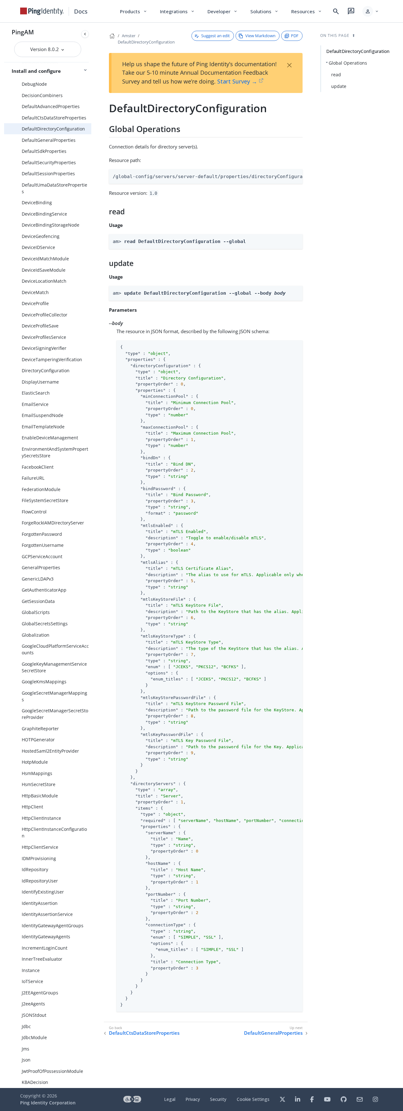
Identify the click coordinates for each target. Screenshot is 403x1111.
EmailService (35, 404)
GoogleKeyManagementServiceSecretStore (54, 667)
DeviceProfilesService (44, 337)
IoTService (32, 981)
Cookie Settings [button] (253, 1099)
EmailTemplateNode (43, 427)
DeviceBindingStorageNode (50, 225)
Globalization (35, 635)
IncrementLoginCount (44, 948)
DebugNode (34, 84)
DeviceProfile (35, 303)
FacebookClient (38, 467)
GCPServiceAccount (42, 556)
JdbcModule (34, 1037)
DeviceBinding (37, 202)
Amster (128, 35)
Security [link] (218, 1099)
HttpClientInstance (41, 818)
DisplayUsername (40, 382)
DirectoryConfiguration (46, 370)
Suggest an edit (215, 35)
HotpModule (35, 762)
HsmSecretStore (38, 784)
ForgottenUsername (43, 545)
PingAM (23, 32)
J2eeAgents (33, 1004)
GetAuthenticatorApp (44, 590)
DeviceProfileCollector (44, 315)
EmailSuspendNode (42, 415)
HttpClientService (40, 847)
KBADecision (35, 1082)
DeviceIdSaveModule (43, 270)
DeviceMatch (35, 292)
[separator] (91, 555)
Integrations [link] (177, 11)
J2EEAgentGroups (40, 993)
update (338, 86)
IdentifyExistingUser (43, 892)
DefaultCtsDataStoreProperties (54, 118)
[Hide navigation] (85, 34)
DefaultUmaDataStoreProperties (54, 188)
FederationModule (41, 489)
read (336, 75)
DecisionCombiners (42, 95)
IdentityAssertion (40, 903)
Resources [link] (306, 11)
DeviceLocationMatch (44, 281)
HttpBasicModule (40, 796)
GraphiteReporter (40, 729)
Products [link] (133, 11)
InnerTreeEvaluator (42, 959)
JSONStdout (34, 1015)
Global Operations (348, 63)
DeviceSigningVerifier (44, 348)
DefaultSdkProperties (44, 151)
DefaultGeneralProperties (49, 140)
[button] (371, 11)
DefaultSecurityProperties (49, 162)
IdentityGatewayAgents (46, 937)
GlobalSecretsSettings (45, 624)
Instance (31, 970)
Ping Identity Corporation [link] (48, 1103)
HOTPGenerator (38, 740)
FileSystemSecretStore (45, 500)
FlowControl (34, 512)
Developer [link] (222, 11)
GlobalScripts (36, 612)
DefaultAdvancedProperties (51, 106)
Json (26, 1060)
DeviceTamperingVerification (52, 359)
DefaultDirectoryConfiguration (53, 129)
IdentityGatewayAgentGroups (52, 926)
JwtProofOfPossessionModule (52, 1071)
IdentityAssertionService (47, 914)
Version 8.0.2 (45, 49)
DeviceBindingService (44, 214)
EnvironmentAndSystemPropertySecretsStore (55, 452)
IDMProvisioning (39, 858)
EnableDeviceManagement (50, 438)
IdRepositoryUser (40, 881)
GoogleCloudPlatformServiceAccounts (55, 649)
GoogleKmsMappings (44, 682)
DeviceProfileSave (40, 326)
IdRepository (35, 869)
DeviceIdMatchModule (45, 259)
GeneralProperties (41, 567)
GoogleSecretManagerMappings (54, 696)
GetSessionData (38, 601)
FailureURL (33, 478)
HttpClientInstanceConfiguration (54, 832)
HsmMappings (37, 773)
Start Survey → (237, 81)
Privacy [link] (192, 1099)
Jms (25, 1049)
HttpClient (32, 807)
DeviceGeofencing (41, 236)
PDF (294, 35)
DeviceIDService (38, 247)
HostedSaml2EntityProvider (50, 751)
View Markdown (260, 35)
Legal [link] (169, 1099)
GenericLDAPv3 (38, 579)
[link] (42, 11)
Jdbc (26, 1026)
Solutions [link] (264, 11)
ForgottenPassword (42, 534)
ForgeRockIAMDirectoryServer (53, 523)
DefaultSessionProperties (48, 173)
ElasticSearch (36, 393)
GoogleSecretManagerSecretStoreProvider (55, 714)
